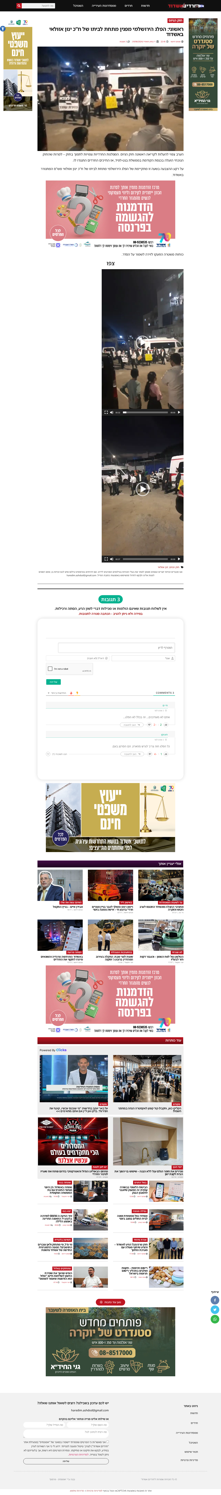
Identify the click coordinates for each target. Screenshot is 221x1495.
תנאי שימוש (191, 1451)
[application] (143, 342)
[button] (3, 28)
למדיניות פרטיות (94, 1490)
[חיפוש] (19, 5)
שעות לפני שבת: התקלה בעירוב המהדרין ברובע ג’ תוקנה (114, 958)
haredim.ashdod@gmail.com (90, 1410)
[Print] (110, 1375)
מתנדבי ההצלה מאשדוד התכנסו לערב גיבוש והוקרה (162, 908)
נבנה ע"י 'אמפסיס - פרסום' (62, 1479)
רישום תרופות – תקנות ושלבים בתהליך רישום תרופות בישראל (135, 1270)
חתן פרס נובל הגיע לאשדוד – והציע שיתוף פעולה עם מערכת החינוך (131, 1247)
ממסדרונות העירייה (104, 6)
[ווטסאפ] (215, 1319)
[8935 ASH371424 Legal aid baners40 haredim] (17, 110)
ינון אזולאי (163, 567)
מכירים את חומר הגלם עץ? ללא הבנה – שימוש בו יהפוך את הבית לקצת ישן (148, 1172)
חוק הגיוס (174, 567)
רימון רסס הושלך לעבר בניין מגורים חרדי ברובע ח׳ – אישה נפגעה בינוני (112, 908)
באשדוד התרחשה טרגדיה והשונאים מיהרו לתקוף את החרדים (62, 958)
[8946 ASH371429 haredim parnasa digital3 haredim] (110, 248)
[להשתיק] (111, 412)
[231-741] (203, 110)
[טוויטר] (215, 1309)
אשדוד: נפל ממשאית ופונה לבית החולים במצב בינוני (132, 1217)
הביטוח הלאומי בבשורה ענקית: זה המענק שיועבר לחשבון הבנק (133, 1190)
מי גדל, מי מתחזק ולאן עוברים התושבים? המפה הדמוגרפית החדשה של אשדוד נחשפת (55, 1247)
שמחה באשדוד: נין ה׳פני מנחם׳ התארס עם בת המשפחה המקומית (58, 1190)
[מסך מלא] (106, 412)
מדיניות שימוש (77, 1490)
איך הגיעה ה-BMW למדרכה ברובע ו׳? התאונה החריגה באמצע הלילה (56, 1218)
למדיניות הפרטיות (79, 1454)
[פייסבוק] (215, 1300)
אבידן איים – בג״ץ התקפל (68, 907)
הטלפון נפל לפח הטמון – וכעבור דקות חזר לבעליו (161, 958)
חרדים (128, 6)
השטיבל (78, 6)
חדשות (145, 6)
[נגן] (179, 412)
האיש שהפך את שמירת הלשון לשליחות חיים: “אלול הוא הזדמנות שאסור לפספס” (55, 1276)
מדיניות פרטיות (189, 1460)
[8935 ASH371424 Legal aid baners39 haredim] (110, 851)
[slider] (145, 412)
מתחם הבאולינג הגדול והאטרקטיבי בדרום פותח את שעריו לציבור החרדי (74, 1172)
